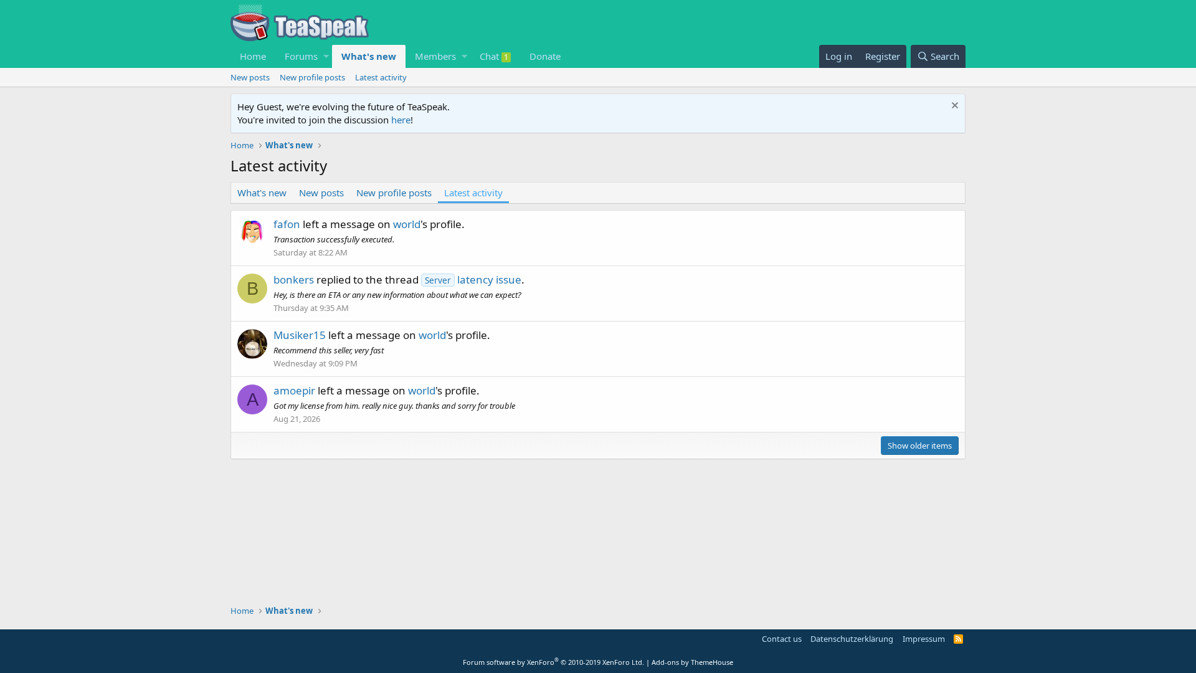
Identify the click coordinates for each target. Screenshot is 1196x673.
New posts (250, 77)
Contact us (782, 638)
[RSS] (958, 639)
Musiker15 (299, 335)
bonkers (293, 279)
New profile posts (312, 77)
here (401, 119)
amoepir (294, 390)
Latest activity (381, 77)
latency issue (473, 279)
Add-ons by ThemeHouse (692, 662)
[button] (326, 56)
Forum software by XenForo (553, 662)
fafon (286, 224)
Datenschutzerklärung (851, 638)
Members (435, 56)
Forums (301, 56)
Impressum (924, 638)
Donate (545, 56)
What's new (368, 56)
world (406, 224)
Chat (494, 56)
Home (253, 56)
